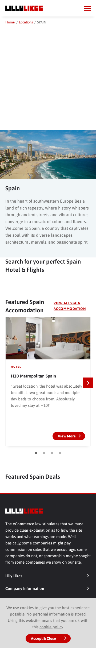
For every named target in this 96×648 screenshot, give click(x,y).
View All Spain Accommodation (70, 306)
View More (67, 436)
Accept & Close (43, 638)
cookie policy (51, 627)
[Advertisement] (48, 76)
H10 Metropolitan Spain (33, 376)
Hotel (16, 366)
